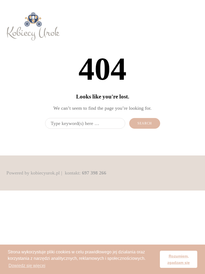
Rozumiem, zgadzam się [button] (178, 259)
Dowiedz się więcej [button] (27, 265)
